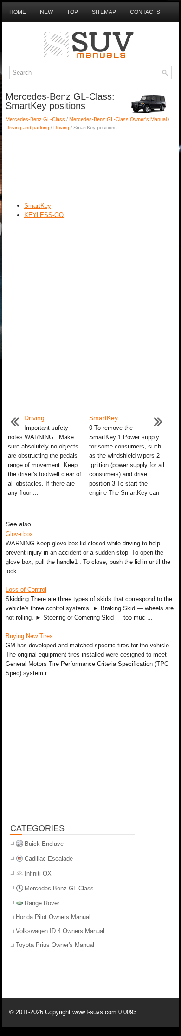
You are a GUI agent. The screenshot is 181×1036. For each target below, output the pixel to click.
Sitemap (104, 12)
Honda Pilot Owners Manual (53, 917)
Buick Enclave (44, 843)
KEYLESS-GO (44, 214)
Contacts (145, 12)
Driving (61, 127)
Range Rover (42, 903)
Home (17, 12)
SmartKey (37, 205)
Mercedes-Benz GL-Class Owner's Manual (118, 119)
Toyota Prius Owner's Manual (55, 944)
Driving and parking (27, 127)
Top (72, 12)
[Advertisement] (90, 164)
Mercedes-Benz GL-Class (35, 119)
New (46, 12)
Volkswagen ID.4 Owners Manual (60, 930)
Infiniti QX (38, 873)
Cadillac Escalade (49, 858)
